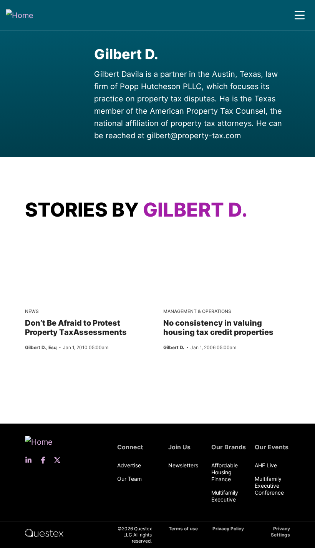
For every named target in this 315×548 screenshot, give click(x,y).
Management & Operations (197, 311)
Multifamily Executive (224, 496)
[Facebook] (45, 460)
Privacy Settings (280, 532)
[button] (299, 15)
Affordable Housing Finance (224, 472)
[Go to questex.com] (44, 532)
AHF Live (266, 465)
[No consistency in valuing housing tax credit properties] (191, 241)
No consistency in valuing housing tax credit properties (218, 327)
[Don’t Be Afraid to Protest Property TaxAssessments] (53, 241)
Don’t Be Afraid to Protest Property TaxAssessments (76, 327)
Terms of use (183, 528)
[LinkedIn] (30, 460)
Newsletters (183, 465)
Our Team (129, 478)
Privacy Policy (228, 528)
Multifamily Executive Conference (269, 485)
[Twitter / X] (59, 460)
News (32, 311)
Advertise (129, 465)
